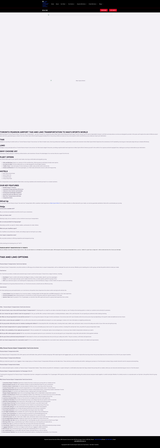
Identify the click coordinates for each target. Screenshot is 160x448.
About (57, 4)
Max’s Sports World (54, 203)
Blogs (100, 4)
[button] (65, 4)
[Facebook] (43, 10)
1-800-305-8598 (98, 439)
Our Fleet (63, 4)
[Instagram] (46, 10)
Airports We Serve (81, 4)
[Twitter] (45, 10)
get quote (113, 10)
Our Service (71, 4)
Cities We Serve (92, 4)
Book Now (103, 10)
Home (52, 4)
